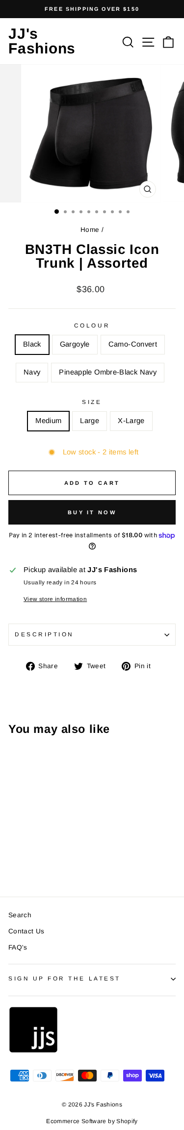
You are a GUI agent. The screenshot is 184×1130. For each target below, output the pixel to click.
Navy (32, 372)
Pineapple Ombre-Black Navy (108, 372)
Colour (92, 325)
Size (92, 402)
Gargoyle (75, 344)
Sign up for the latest (64, 978)
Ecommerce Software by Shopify (92, 1121)
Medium (48, 421)
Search (19, 915)
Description (44, 634)
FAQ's (17, 947)
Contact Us (26, 931)
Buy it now (92, 512)
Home (89, 229)
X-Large (131, 421)
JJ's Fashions (42, 40)
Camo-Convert (132, 344)
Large (89, 421)
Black (32, 344)
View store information (55, 599)
